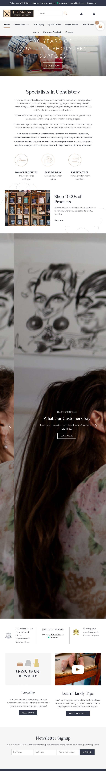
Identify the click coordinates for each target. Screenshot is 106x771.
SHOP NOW (53, 65)
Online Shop (19, 24)
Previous (9, 425)
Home (7, 24)
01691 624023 (24, 3)
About (36, 31)
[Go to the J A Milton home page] (18, 13)
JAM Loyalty (39, 24)
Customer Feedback (52, 31)
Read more (67, 435)
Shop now (59, 219)
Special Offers (54, 24)
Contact (69, 31)
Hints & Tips (88, 24)
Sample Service (71, 24)
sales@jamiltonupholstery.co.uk (83, 3)
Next (96, 425)
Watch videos (78, 713)
